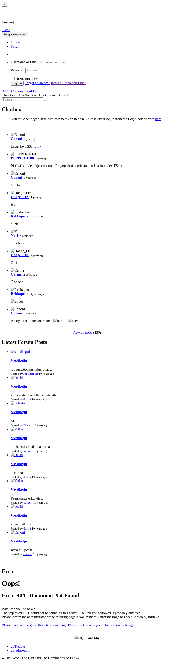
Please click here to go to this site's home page (34, 625)
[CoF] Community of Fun (20, 91)
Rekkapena (19, 216)
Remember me (27, 79)
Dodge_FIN (20, 197)
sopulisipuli (30, 373)
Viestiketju (19, 360)
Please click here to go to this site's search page (101, 625)
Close (6, 30)
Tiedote (18, 646)
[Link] (37, 146)
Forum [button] (15, 46)
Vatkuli (27, 451)
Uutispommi (20, 650)
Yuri (14, 235)
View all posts (82, 332)
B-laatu (27, 425)
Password (18, 70)
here (158, 119)
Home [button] (15, 42)
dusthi (27, 399)
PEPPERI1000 (22, 158)
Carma (16, 274)
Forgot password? (37, 83)
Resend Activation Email (68, 83)
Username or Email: (25, 62)
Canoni (16, 139)
